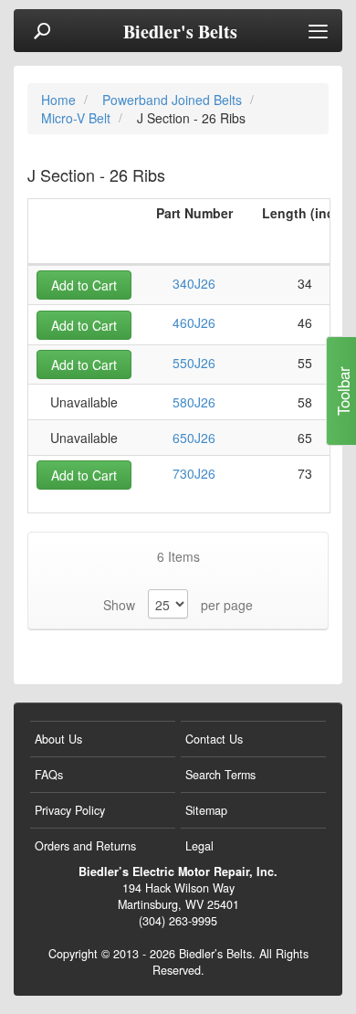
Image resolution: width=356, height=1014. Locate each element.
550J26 (194, 363)
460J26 (194, 322)
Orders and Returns (85, 846)
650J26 (194, 437)
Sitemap (206, 810)
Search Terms (220, 774)
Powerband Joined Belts (174, 99)
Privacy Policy (70, 810)
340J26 (194, 283)
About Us (58, 739)
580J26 (194, 402)
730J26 (194, 473)
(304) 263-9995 (178, 921)
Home (60, 99)
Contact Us (214, 739)
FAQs (49, 774)
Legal (199, 846)
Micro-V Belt (77, 118)
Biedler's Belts (180, 32)
